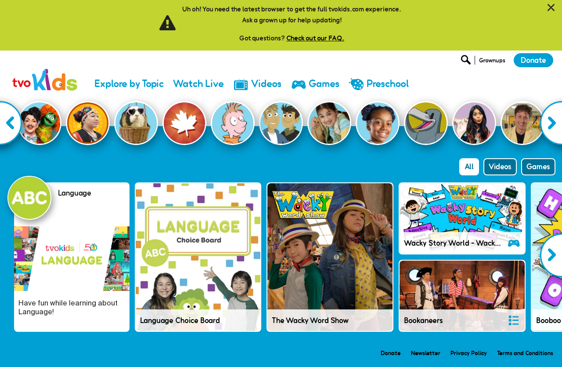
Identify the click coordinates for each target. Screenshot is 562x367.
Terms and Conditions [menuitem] (525, 353)
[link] (45, 72)
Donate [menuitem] (391, 353)
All (469, 166)
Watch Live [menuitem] (198, 84)
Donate (533, 60)
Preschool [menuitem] (388, 84)
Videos (500, 166)
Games (538, 166)
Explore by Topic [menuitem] (129, 84)
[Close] (551, 8)
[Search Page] (467, 62)
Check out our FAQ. (315, 38)
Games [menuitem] (324, 84)
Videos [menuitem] (266, 84)
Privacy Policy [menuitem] (468, 353)
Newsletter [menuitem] (425, 353)
